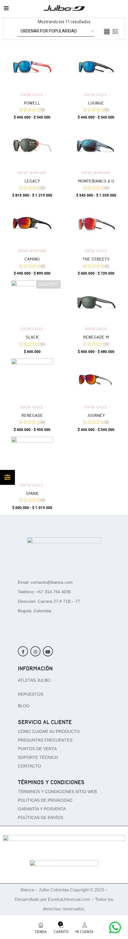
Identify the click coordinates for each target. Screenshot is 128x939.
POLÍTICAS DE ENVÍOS (40, 817)
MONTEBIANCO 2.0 (96, 181)
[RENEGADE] (32, 379)
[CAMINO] (32, 223)
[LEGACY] (32, 145)
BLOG (23, 705)
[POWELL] (32, 67)
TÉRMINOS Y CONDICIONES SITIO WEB (57, 791)
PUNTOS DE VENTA (37, 748)
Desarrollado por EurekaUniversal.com (53, 899)
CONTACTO (29, 766)
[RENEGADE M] (96, 301)
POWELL (32, 103)
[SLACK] (32, 301)
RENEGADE (32, 415)
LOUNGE (96, 103)
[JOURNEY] (96, 379)
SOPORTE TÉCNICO (38, 757)
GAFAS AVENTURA (32, 172)
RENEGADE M (96, 337)
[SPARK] (32, 457)
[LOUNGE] (96, 67)
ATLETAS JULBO (34, 680)
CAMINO (32, 259)
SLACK (32, 337)
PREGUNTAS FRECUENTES (45, 740)
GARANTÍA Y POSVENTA (42, 808)
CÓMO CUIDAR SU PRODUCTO (49, 731)
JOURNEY (96, 415)
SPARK (32, 493)
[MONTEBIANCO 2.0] (96, 145)
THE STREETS (96, 259)
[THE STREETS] (96, 223)
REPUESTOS (30, 694)
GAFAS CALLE (32, 94)
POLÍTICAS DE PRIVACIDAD (45, 800)
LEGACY (32, 181)
